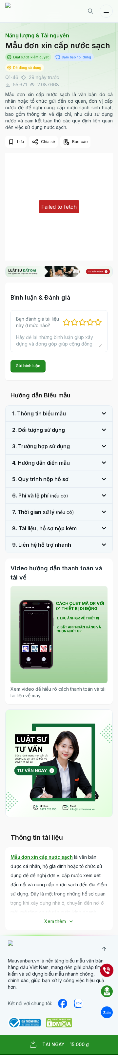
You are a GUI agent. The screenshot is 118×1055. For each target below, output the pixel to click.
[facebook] (62, 1003)
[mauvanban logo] (33, 11)
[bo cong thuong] (24, 1023)
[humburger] (106, 11)
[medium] (78, 1003)
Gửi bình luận (28, 365)
